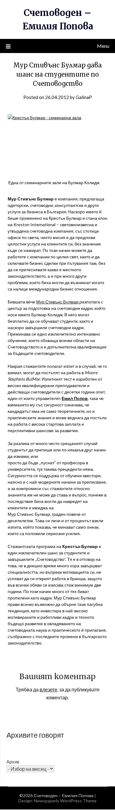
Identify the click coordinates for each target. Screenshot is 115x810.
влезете (48, 689)
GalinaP (84, 97)
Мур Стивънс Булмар (57, 301)
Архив (12, 761)
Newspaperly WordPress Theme (65, 800)
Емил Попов (75, 398)
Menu (103, 46)
